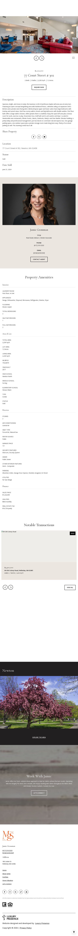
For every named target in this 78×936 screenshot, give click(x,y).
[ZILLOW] (26, 892)
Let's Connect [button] (39, 793)
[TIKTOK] (21, 892)
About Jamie (6, 874)
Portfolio (5, 877)
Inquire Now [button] (39, 87)
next (41, 58)
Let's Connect (6, 884)
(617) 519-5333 (39, 245)
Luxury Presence (42, 923)
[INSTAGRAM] (10, 892)
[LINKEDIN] (15, 892)
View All (70, 587)
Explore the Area (39, 737)
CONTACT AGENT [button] (39, 259)
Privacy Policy (26, 928)
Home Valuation (7, 880)
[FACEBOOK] (4, 892)
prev (36, 58)
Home (4, 870)
